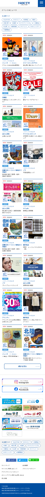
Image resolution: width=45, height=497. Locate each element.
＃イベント (23, 26)
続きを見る (22, 366)
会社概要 (25, 465)
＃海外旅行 (14, 26)
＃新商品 (25, 19)
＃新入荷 (6, 23)
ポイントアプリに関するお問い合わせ (13, 475)
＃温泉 (14, 23)
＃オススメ (16, 19)
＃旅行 (34, 19)
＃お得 (5, 26)
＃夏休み (37, 23)
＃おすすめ (6, 19)
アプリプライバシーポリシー (10, 472)
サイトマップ (6, 465)
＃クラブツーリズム (25, 23)
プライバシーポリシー (29, 468)
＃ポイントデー (35, 26)
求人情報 (4, 478)
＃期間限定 (6, 30)
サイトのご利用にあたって (9, 468)
